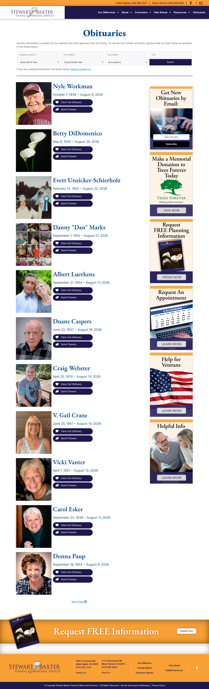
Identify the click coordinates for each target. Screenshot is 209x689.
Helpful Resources (174, 670)
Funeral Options (144, 668)
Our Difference (144, 663)
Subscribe (171, 144)
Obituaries (199, 12)
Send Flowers (68, 109)
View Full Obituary (71, 102)
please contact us (81, 69)
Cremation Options (144, 673)
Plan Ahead (174, 665)
